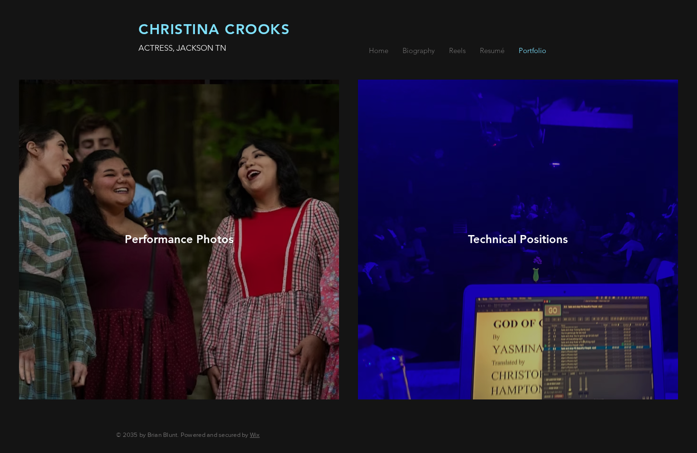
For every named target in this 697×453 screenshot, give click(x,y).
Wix (255, 434)
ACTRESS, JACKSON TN (182, 48)
